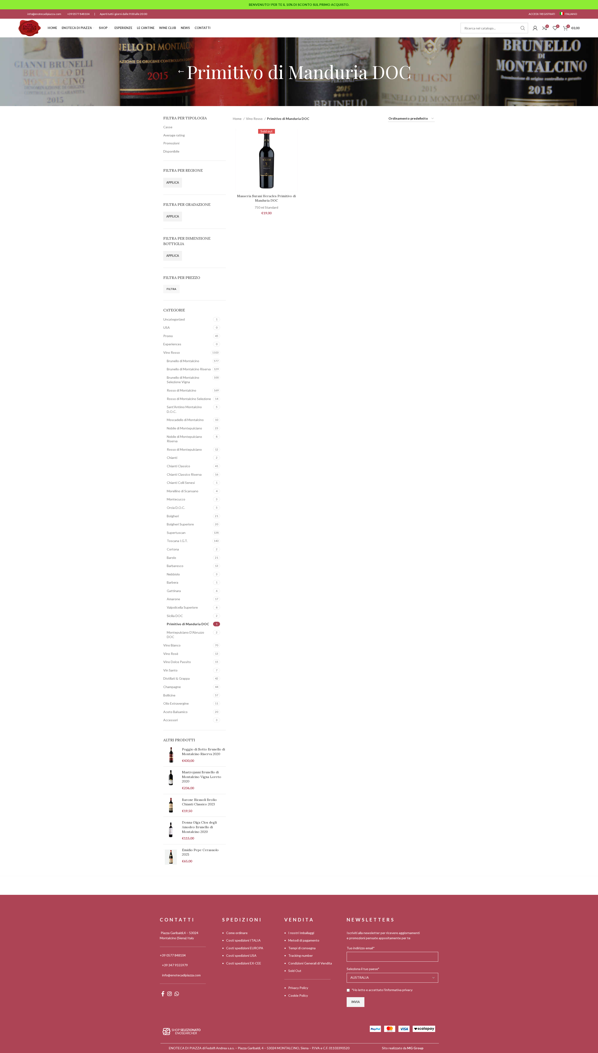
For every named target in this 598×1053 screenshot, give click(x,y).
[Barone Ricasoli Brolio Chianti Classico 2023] (170, 805)
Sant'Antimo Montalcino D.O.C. (184, 409)
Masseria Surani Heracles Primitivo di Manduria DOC (266, 198)
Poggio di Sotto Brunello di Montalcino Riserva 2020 (203, 751)
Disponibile (171, 151)
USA (166, 327)
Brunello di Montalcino (183, 361)
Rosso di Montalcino (181, 390)
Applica (172, 182)
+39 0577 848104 (78, 14)
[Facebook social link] (163, 994)
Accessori (170, 720)
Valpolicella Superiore (182, 607)
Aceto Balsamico (175, 712)
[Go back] (181, 71)
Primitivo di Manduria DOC (188, 624)
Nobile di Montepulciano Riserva (184, 439)
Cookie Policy (298, 995)
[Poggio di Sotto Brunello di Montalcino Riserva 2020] (170, 755)
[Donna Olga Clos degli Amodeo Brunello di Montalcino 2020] (170, 830)
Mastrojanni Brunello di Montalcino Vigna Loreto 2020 (201, 776)
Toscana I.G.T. (177, 541)
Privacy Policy (298, 988)
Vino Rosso (171, 352)
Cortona (173, 549)
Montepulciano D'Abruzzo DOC (185, 634)
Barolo (171, 558)
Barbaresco (175, 566)
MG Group (415, 1048)
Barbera (172, 582)
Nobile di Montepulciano (184, 428)
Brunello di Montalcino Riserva (189, 369)
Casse (167, 127)
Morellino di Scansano (182, 491)
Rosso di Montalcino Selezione (189, 399)
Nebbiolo (173, 574)
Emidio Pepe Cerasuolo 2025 (200, 852)
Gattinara (174, 591)
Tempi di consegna (302, 948)
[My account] (535, 28)
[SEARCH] (522, 28)
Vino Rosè (170, 654)
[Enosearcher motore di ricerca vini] (181, 1031)
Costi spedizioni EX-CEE (243, 963)
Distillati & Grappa (176, 678)
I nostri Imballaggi (301, 933)
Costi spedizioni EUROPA (244, 948)
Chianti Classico (178, 466)
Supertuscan (176, 533)
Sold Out (294, 971)
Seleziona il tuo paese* (363, 969)
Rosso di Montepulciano (184, 449)
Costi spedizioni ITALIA (243, 940)
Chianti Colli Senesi (181, 483)
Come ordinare (237, 933)
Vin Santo (170, 670)
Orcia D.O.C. (176, 508)
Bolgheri (173, 516)
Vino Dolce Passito (177, 662)
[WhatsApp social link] (176, 994)
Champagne (172, 687)
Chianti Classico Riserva (184, 474)
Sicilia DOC (175, 616)
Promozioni (171, 143)
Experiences (172, 344)
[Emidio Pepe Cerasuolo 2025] (170, 857)
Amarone (173, 599)
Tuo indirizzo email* (361, 948)
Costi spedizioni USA (241, 955)
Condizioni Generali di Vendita (310, 963)
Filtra (171, 289)
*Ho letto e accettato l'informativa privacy (382, 990)
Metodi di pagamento (303, 940)
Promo (168, 336)
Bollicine (169, 695)
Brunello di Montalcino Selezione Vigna (183, 379)
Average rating (174, 135)
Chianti (172, 458)
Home (237, 119)
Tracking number (300, 955)
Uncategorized (174, 319)
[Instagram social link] (169, 994)
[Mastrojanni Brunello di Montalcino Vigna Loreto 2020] (170, 780)
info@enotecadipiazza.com (44, 14)
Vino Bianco (172, 645)
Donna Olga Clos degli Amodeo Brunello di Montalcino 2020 (199, 827)
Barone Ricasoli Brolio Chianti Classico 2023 (199, 802)
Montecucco (176, 499)
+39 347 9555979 (175, 965)
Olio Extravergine (176, 703)
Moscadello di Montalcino (185, 420)
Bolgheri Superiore (180, 524)
